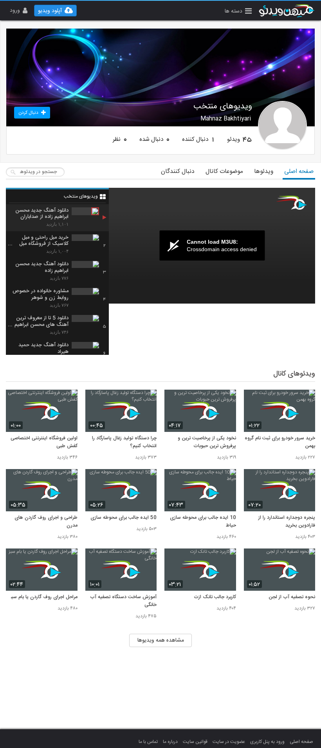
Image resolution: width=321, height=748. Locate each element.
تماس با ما (148, 742)
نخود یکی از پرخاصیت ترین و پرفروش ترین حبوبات (207, 442)
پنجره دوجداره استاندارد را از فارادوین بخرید (286, 522)
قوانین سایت (195, 742)
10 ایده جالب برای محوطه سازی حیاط (203, 522)
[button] (238, 11)
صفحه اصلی (299, 171)
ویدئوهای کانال (294, 374)
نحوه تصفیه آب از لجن (292, 597)
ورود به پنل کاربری (267, 742)
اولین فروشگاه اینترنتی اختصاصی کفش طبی (44, 442)
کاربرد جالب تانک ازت (215, 597)
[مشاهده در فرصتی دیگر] (305, 400)
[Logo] (291, 203)
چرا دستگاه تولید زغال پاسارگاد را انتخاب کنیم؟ (124, 442)
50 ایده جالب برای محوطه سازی (123, 518)
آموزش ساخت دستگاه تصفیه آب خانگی (123, 601)
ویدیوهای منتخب (81, 196)
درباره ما (170, 742)
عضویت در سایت (229, 742)
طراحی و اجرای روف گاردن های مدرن (46, 522)
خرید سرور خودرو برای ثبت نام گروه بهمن (280, 442)
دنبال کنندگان (178, 171)
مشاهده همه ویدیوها (160, 640)
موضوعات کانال (224, 171)
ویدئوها (263, 171)
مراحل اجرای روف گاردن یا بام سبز (44, 597)
